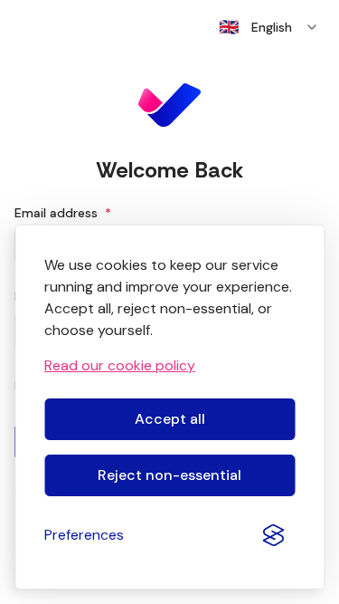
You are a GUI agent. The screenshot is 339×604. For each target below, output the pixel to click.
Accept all (170, 418)
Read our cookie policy (119, 365)
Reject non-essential (169, 474)
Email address (62, 212)
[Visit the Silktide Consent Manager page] (273, 535)
